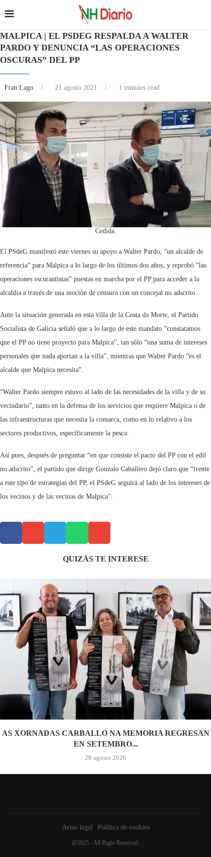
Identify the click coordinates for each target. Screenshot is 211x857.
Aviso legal (77, 827)
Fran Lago (19, 87)
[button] (11, 533)
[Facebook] (103, 794)
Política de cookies (124, 827)
